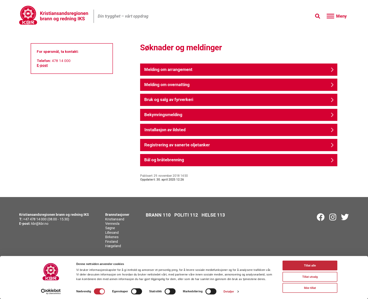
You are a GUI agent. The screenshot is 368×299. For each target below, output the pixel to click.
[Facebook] (320, 217)
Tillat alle (310, 265)
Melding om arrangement (168, 69)
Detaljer (228, 291)
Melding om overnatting (167, 84)
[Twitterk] (345, 217)
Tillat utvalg (310, 276)
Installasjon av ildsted (165, 129)
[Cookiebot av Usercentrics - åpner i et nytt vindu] (51, 291)
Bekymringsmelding (163, 114)
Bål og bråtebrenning (164, 159)
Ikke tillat (310, 287)
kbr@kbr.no (39, 224)
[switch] (136, 291)
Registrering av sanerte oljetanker (177, 145)
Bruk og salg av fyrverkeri (168, 99)
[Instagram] (332, 217)
